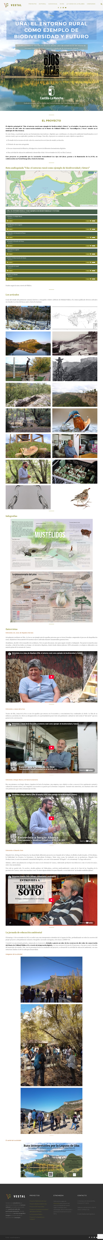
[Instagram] (60, 7)
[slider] (94, 220)
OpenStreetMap (85, 205)
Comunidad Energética (35, 859)
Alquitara (44, 645)
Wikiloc (29, 286)
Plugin (95, 205)
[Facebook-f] (58, 7)
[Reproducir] (8, 221)
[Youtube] (65, 7)
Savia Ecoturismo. (38, 159)
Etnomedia (57, 1203)
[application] (51, 221)
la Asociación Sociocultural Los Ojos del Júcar (48, 157)
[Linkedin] (63, 7)
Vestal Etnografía (24, 159)
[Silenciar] (91, 221)
